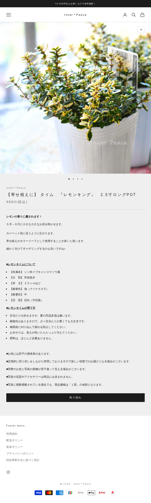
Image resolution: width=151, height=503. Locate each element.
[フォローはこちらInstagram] (8, 472)
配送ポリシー (14, 440)
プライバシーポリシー (20, 453)
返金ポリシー (14, 447)
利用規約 (11, 434)
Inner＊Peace (16, 187)
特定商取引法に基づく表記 (22, 460)
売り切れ (75, 397)
